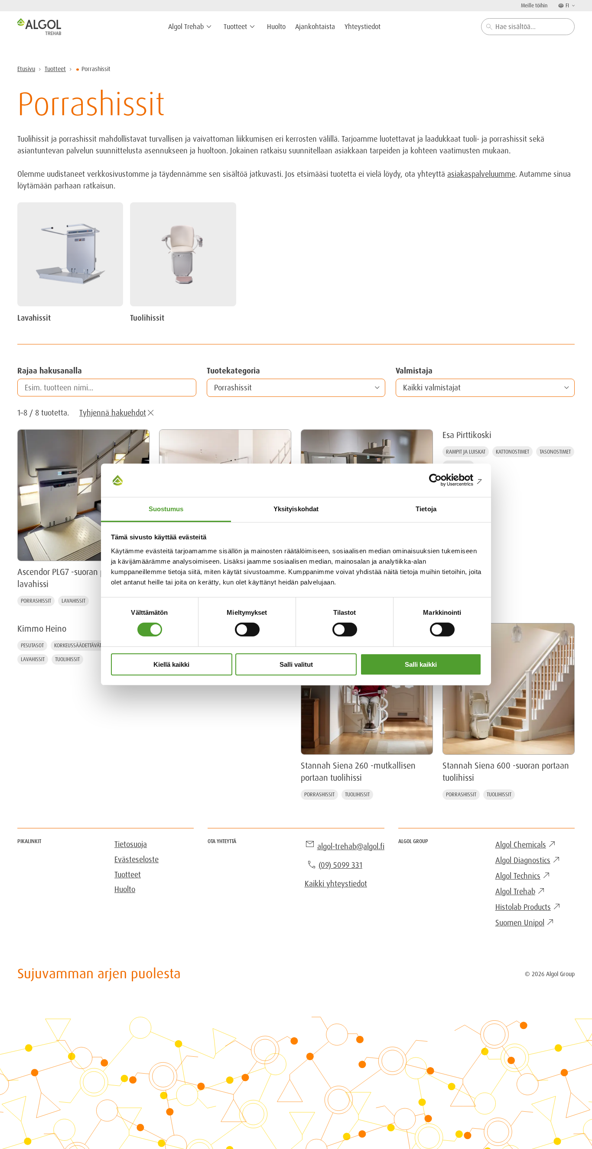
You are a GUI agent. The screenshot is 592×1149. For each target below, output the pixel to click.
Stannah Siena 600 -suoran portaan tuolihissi (505, 771)
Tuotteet (55, 69)
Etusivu (26, 69)
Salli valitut (296, 664)
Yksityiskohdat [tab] (296, 509)
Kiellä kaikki (171, 664)
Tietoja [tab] (426, 509)
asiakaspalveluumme (481, 174)
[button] (296, 388)
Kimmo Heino (41, 628)
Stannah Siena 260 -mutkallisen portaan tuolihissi (358, 771)
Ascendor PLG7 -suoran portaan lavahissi (72, 578)
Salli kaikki (421, 664)
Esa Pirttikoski (466, 435)
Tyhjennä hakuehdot (112, 413)
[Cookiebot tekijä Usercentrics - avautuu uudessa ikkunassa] (443, 480)
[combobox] (528, 26)
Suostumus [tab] (166, 509)
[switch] (247, 629)
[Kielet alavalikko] (572, 5)
